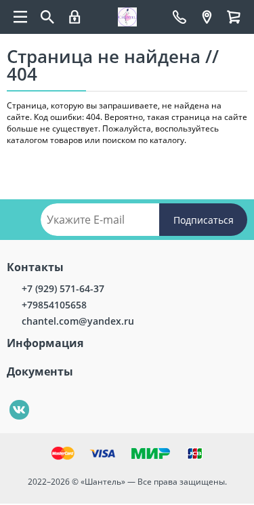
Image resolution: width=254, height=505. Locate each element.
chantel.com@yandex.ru (78, 321)
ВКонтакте (11, 400)
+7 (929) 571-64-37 (63, 288)
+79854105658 (54, 304)
